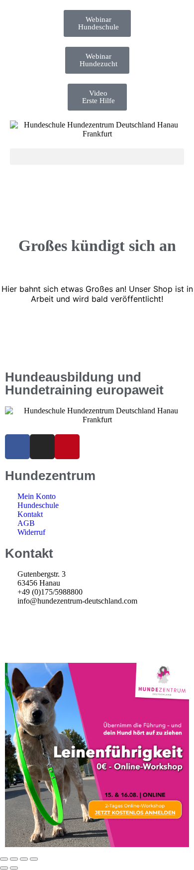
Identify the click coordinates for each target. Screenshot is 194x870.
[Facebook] (17, 446)
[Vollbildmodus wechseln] (14, 859)
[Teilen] (24, 859)
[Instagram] (42, 446)
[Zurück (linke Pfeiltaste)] (4, 868)
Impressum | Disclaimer (42, 620)
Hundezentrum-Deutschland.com (65, 638)
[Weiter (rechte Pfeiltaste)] (14, 868)
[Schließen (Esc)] (34, 859)
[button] (97, 156)
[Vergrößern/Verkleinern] (4, 859)
